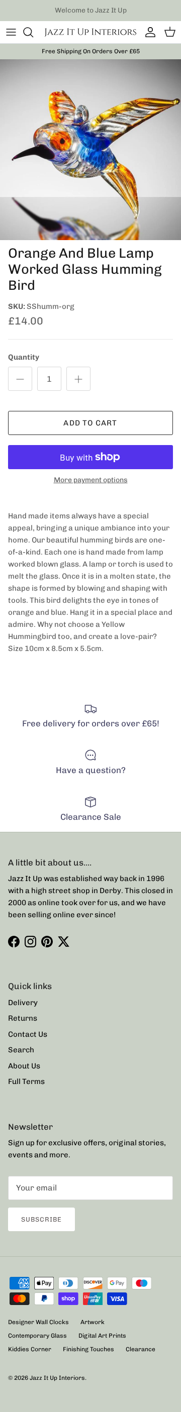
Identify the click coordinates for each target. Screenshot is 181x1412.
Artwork (92, 1322)
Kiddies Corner (29, 1349)
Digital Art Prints (102, 1335)
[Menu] (11, 32)
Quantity (23, 357)
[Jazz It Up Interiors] (90, 32)
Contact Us (27, 1034)
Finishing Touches (88, 1349)
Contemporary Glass (37, 1335)
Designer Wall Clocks (38, 1322)
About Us (24, 1065)
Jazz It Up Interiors (57, 1377)
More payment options (91, 480)
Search (21, 1049)
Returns (22, 1018)
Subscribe (41, 1219)
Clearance (140, 1349)
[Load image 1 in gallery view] (90, 149)
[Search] (33, 32)
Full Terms (26, 1081)
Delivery (23, 1002)
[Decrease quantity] (20, 379)
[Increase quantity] (78, 379)
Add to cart (90, 422)
